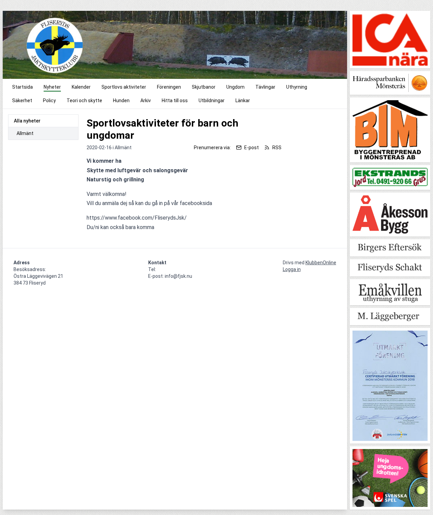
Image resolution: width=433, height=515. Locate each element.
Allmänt (25, 133)
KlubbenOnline (320, 262)
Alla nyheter (27, 121)
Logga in (292, 269)
